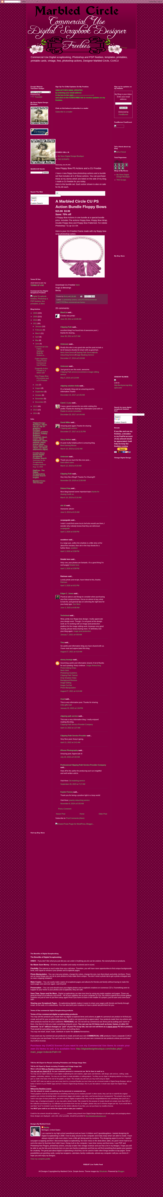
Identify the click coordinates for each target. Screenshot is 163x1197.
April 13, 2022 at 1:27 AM (70, 728)
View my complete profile (40, 1159)
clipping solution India (69, 386)
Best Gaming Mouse (68, 445)
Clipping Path (66, 327)
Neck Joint (64, 670)
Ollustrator (103, 1171)
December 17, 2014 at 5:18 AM (72, 358)
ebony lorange (66, 660)
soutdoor (74, 548)
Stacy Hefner (65, 439)
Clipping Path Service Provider (73, 736)
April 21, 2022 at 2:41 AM (70, 742)
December (39, 402)
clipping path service (69, 716)
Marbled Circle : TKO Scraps (39, 482)
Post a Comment (64, 809)
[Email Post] (81, 296)
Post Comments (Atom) (75, 818)
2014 (35, 413)
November (39, 399)
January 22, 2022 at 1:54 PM (71, 708)
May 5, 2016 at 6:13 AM (69, 378)
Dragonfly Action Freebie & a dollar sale (41, 371)
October (38, 395)
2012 (35, 406)
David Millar (65, 422)
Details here (74, 565)
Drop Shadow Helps (68, 678)
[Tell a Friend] (120, 152)
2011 (35, 323)
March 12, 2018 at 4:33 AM (70, 466)
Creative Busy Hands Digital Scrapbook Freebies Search (40, 455)
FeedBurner (123, 114)
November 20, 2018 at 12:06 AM (73, 480)
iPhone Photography (69, 750)
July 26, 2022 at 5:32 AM (70, 757)
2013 (35, 410)
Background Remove (68, 680)
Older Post (103, 814)
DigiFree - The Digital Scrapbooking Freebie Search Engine (39, 473)
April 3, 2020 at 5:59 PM (69, 568)
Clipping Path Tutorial (69, 675)
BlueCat (63, 312)
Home (82, 814)
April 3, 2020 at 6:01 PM (69, 585)
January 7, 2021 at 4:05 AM (71, 635)
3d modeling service (77, 781)
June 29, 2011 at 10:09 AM (70, 319)
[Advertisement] (74, 131)
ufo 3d (63, 505)
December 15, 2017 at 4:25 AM (72, 395)
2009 (35, 317)
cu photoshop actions (69, 300)
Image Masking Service (85, 355)
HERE (69, 1069)
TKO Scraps (121, 180)
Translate (38, 97)
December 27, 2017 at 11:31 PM (73, 432)
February (39, 330)
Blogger (121, 1171)
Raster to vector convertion (70, 411)
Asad (62, 699)
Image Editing (65, 683)
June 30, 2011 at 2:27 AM (70, 336)
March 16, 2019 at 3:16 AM (70, 497)
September (39, 392)
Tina (62, 642)
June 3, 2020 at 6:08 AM (69, 608)
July (37, 385)
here (78, 285)
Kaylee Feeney (66, 792)
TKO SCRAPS (63, 159)
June (37, 344)
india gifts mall (66, 705)
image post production (82, 631)
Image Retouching (93, 665)
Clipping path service (68, 428)
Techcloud (64, 615)
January (38, 326)
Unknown (64, 344)
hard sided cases (67, 462)
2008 (35, 313)
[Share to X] (89, 296)
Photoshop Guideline (68, 673)
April (37, 337)
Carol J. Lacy (65, 403)
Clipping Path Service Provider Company (76, 724)
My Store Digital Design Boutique (71, 156)
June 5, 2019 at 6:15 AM (69, 512)
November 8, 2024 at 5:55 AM (72, 804)
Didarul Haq (65, 488)
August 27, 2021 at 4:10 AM (71, 652)
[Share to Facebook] (92, 296)
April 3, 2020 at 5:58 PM (69, 551)
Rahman (63, 582)
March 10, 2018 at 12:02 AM (71, 449)
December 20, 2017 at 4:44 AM (72, 414)
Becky (46, 1127)
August (38, 388)
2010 (35, 320)
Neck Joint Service (67, 352)
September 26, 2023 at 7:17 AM (72, 784)
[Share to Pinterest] (94, 296)
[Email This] (85, 296)
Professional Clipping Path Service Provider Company (83, 765)
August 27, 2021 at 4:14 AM (71, 691)
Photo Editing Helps (68, 668)
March (38, 333)
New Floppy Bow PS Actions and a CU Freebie (42, 378)
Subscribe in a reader (63, 112)
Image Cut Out (66, 685)
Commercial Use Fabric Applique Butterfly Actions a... (41, 351)
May (37, 340)
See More (77, 604)
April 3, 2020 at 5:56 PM (69, 532)
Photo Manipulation (68, 688)
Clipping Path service (68, 372)
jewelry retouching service (79, 800)
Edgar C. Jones (66, 593)
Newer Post (60, 814)
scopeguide (65, 528)
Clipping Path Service (84, 352)
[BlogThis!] (87, 296)
